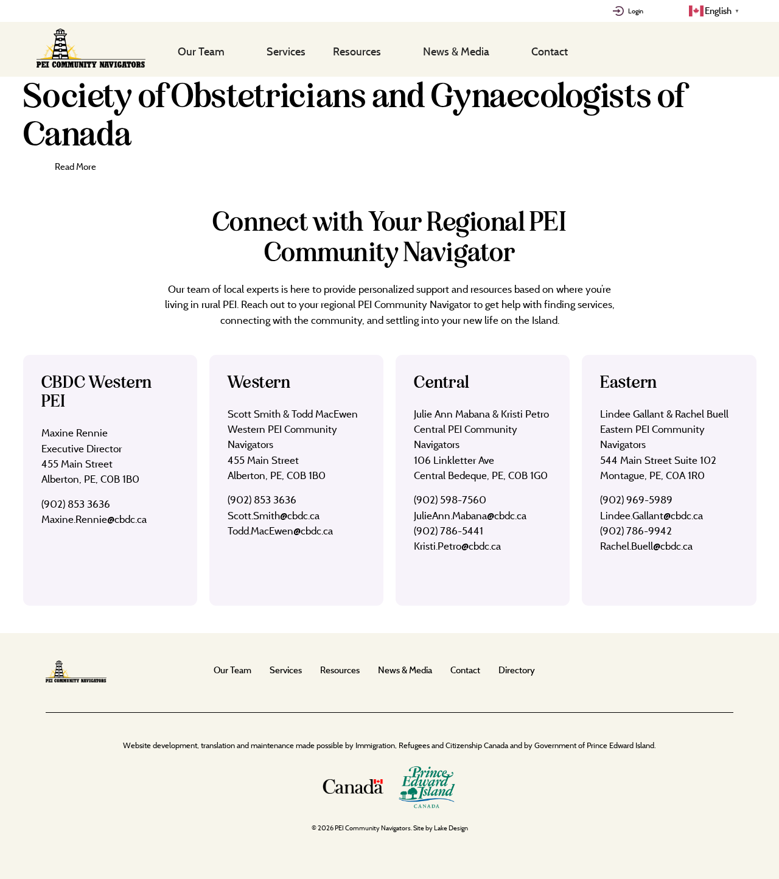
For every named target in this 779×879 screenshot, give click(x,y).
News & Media (456, 51)
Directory (516, 670)
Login (635, 11)
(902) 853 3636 (75, 503)
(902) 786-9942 (636, 530)
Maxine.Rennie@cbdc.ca (94, 519)
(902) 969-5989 (636, 499)
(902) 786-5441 (448, 530)
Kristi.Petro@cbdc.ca (457, 545)
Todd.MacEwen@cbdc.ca (280, 530)
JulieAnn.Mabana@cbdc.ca (470, 515)
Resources (357, 51)
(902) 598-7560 (450, 499)
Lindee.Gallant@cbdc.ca (651, 515)
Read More (75, 166)
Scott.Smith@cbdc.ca (274, 515)
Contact (549, 51)
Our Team (201, 51)
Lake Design (451, 828)
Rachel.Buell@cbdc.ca (646, 545)
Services (286, 51)
